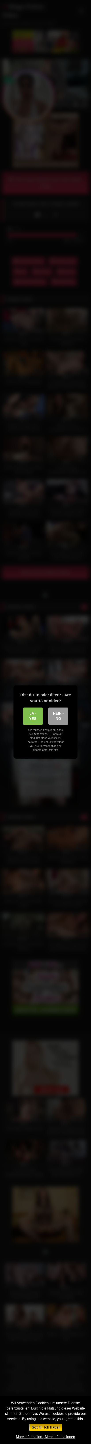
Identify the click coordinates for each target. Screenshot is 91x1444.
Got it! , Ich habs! (46, 1427)
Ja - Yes (32, 716)
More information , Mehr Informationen (45, 1437)
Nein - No (58, 716)
